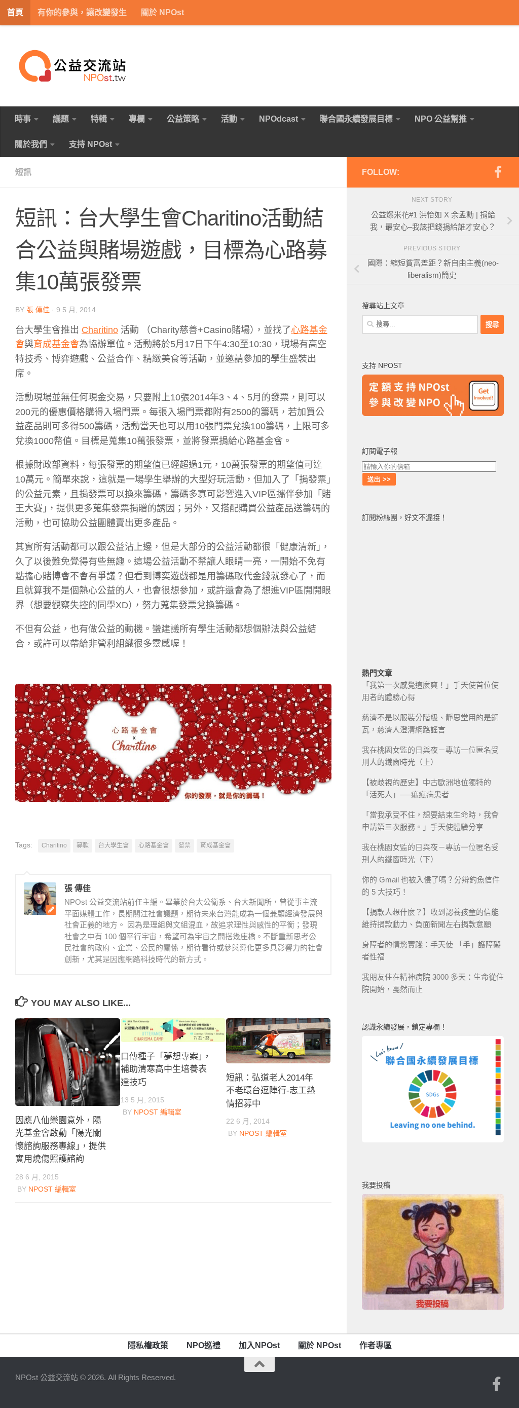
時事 (23, 119)
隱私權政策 (148, 1345)
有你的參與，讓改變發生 (82, 12)
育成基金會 (56, 344)
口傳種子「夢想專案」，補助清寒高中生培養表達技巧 (166, 1069)
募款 (83, 845)
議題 (61, 119)
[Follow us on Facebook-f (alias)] (498, 172)
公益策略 (183, 119)
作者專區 (375, 1345)
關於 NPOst (162, 12)
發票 (184, 845)
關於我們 (31, 144)
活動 (229, 119)
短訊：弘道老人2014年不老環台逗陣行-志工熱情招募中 (270, 1090)
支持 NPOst (90, 144)
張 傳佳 (38, 310)
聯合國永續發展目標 (356, 119)
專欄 (137, 119)
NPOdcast (278, 119)
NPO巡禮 (203, 1345)
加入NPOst (259, 1345)
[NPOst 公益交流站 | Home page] (73, 66)
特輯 (99, 119)
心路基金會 (153, 845)
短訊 (23, 172)
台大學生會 (113, 845)
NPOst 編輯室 (52, 1189)
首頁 (15, 12)
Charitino (100, 330)
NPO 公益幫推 (441, 119)
